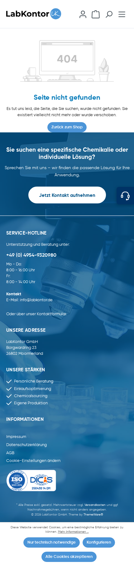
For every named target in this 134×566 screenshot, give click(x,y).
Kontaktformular (51, 314)
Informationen (25, 419)
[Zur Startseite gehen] (36, 14)
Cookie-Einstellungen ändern (33, 461)
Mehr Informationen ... (73, 531)
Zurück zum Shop (67, 127)
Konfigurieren (99, 542)
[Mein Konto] (83, 14)
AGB (10, 453)
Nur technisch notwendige (51, 542)
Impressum (16, 437)
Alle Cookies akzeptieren (69, 557)
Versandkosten (95, 505)
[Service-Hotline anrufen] (125, 195)
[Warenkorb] (96, 14)
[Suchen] (109, 14)
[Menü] (122, 14)
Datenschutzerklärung (26, 445)
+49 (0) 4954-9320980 (31, 255)
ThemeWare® (93, 514)
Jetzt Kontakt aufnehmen (67, 195)
